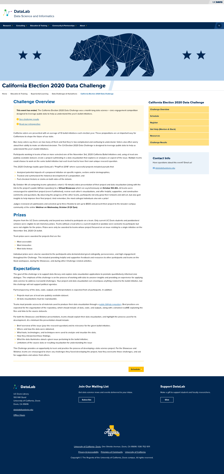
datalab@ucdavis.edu (23, 409)
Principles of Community (112, 452)
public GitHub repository (110, 304)
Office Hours (19, 415)
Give (167, 399)
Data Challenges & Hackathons (64, 93)
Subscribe (86, 399)
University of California (135, 452)
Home (4, 93)
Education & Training (19, 93)
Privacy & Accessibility (88, 452)
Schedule (135, 369)
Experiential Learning (39, 93)
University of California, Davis (87, 446)
